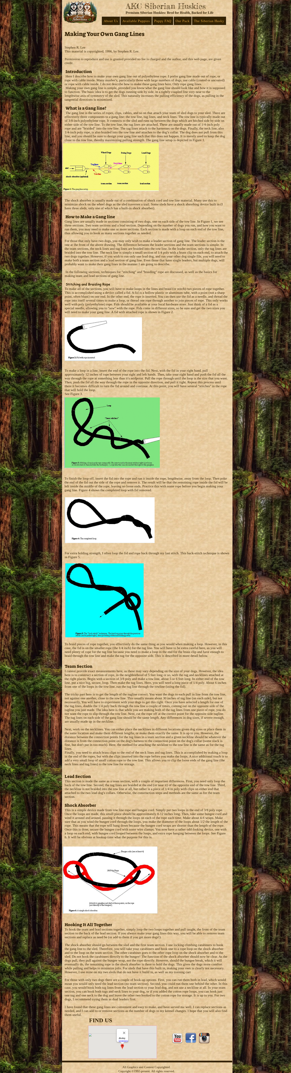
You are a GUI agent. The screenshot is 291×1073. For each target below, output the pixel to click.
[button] (111, 21)
